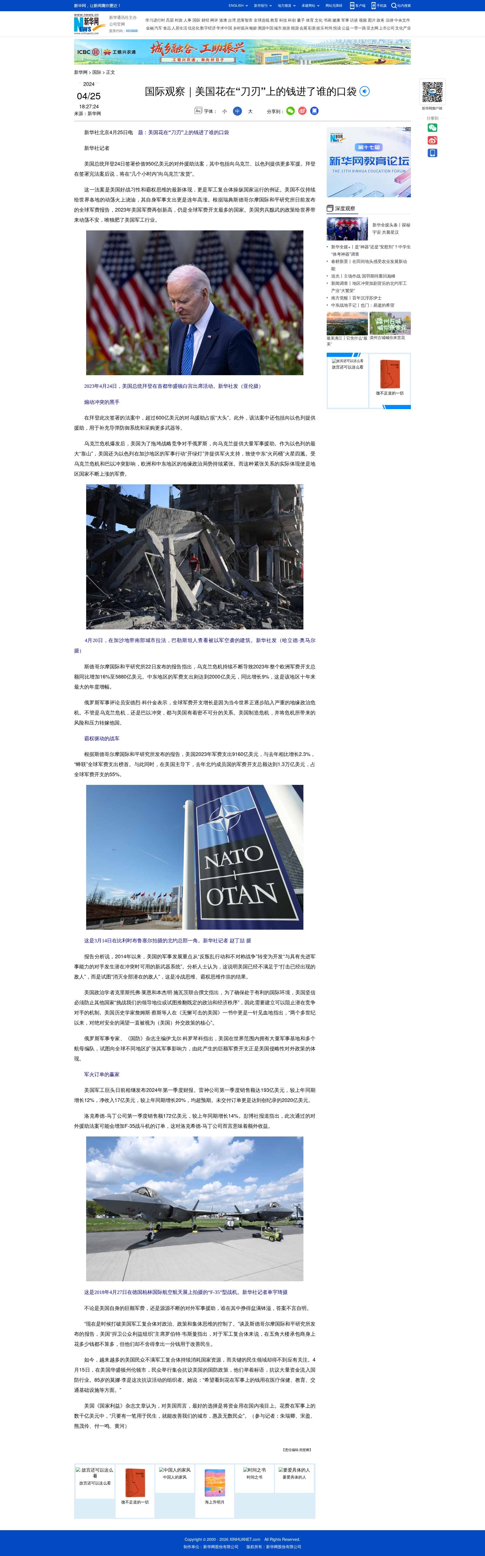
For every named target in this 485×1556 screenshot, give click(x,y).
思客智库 (245, 20)
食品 (167, 28)
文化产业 (403, 28)
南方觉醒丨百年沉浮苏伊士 (356, 298)
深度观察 (345, 208)
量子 (301, 20)
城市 (278, 28)
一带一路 (358, 28)
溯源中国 (265, 28)
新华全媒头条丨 (387, 225)
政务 (381, 20)
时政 (179, 20)
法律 (390, 20)
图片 (372, 20)
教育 (274, 20)
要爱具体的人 (294, 1477)
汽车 (158, 28)
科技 (283, 20)
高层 (170, 20)
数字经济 (208, 28)
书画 (327, 20)
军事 (345, 20)
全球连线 (261, 20)
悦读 (337, 28)
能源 (295, 28)
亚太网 (372, 28)
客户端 (360, 5)
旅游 (286, 28)
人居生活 (179, 28)
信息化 (194, 28)
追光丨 (337, 276)
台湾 (232, 20)
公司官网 (117, 24)
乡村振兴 (241, 28)
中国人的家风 (175, 1477)
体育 (310, 20)
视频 (363, 20)
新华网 (81, 72)
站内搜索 (404, 5)
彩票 (312, 28)
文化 (318, 20)
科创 (292, 20)
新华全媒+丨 (343, 247)
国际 (196, 20)
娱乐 (320, 28)
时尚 (329, 28)
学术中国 (224, 28)
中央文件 (402, 20)
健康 (336, 20)
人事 (187, 20)
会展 (303, 28)
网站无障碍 (334, 5)
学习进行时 (155, 20)
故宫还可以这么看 (95, 1483)
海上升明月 (215, 1502)
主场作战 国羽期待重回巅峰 (369, 276)
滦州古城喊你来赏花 (387, 338)
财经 (205, 20)
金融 (150, 28)
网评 (214, 20)
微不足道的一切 (135, 1502)
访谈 (354, 20)
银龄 (253, 28)
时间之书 (254, 1477)
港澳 (223, 20)
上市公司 (387, 28)
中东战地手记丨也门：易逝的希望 (362, 305)
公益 (346, 28)
